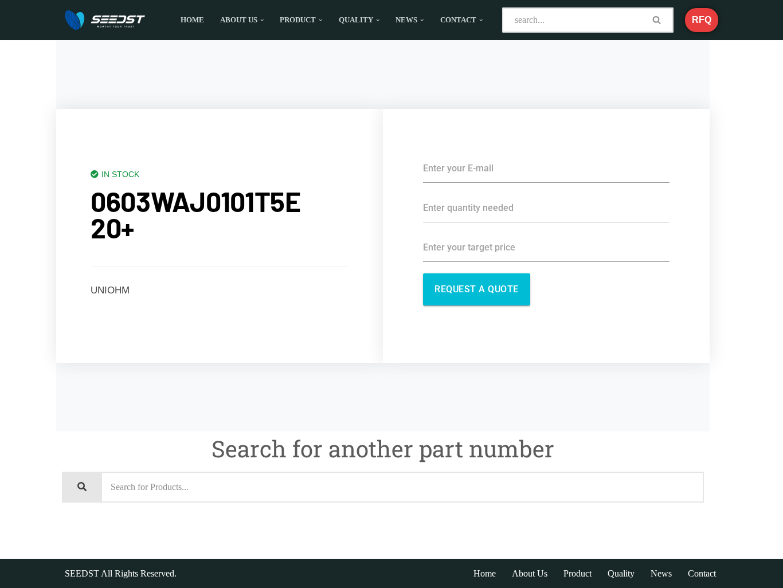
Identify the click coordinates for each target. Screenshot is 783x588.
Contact (702, 573)
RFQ (701, 20)
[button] (262, 20)
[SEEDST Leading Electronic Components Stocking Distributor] (105, 20)
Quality (621, 573)
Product (577, 573)
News (661, 573)
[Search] (657, 20)
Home (192, 20)
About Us (529, 573)
